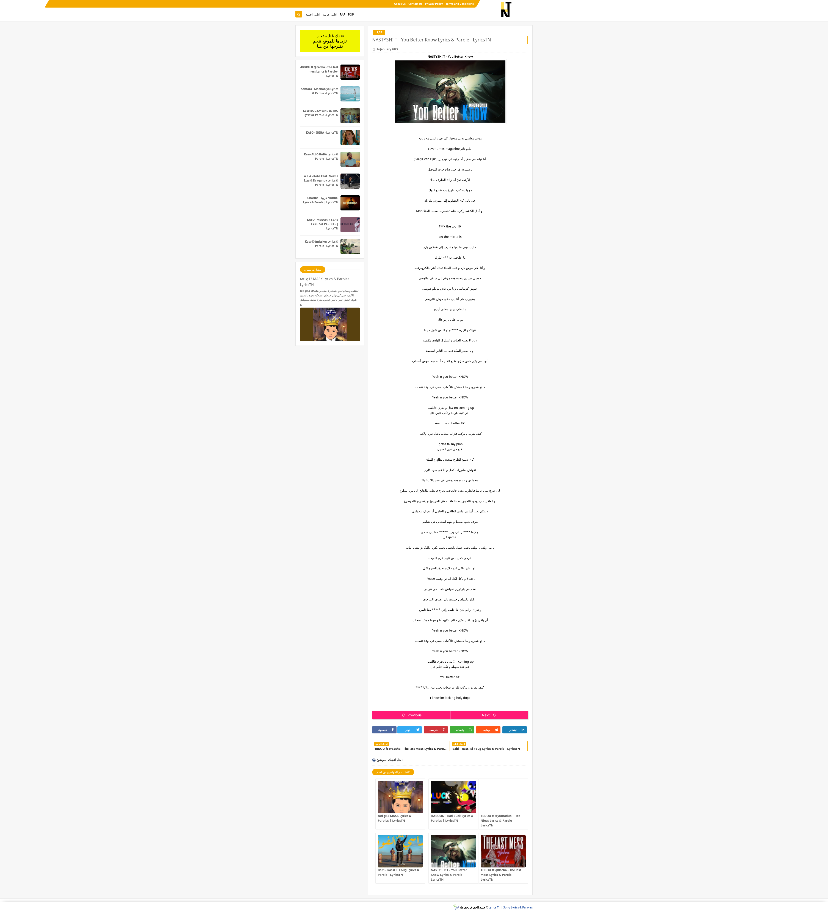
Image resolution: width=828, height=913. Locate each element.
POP (351, 14)
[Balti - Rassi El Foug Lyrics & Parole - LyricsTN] (400, 851)
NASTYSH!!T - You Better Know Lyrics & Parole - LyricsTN (449, 874)
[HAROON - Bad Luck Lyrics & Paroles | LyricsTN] (453, 797)
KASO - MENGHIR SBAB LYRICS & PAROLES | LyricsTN (322, 224)
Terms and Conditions (460, 4)
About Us (400, 4)
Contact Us (415, 4)
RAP (342, 14)
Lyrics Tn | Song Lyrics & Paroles (510, 907)
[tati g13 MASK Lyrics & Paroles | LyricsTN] (400, 797)
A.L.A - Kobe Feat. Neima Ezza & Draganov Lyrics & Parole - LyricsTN (321, 180)
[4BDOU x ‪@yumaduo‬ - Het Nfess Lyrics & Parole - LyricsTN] (503, 797)
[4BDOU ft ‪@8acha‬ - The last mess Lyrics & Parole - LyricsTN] (503, 851)
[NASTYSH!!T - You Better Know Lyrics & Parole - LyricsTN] (453, 851)
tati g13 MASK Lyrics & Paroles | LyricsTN (326, 281)
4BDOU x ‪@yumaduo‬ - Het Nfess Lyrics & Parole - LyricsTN (500, 820)
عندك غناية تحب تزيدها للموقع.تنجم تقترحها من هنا (330, 41)
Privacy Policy (434, 4)
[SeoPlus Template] (456, 907)
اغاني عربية (330, 14)
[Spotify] (298, 4)
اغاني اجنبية (313, 14)
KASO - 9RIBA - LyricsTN (322, 132)
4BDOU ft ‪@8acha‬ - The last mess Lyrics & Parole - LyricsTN (501, 874)
